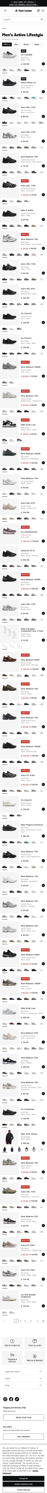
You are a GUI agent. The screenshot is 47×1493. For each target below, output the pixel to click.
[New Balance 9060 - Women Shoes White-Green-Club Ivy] (12, 675)
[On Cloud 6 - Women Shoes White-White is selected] (4, 815)
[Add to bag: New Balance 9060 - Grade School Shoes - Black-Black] (43, 963)
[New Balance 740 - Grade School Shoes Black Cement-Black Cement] (19, 733)
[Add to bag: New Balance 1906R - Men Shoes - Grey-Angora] (43, 992)
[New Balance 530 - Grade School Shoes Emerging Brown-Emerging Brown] (34, 1048)
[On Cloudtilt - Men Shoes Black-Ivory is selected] (4, 70)
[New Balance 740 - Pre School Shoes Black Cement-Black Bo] (12, 494)
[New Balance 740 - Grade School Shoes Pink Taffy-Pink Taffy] (19, 172)
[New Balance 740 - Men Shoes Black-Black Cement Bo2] (12, 704)
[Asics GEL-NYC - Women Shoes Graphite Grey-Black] (19, 518)
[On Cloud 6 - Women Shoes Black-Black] (12, 815)
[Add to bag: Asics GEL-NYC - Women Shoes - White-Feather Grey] (43, 512)
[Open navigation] (5, 10)
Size (15, 44)
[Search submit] (42, 19)
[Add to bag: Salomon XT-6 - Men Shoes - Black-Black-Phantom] (43, 559)
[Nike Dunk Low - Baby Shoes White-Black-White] (19, 440)
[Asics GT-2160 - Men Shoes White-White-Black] (12, 791)
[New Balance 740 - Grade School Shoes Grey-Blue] (34, 172)
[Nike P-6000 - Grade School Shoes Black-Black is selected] (4, 226)
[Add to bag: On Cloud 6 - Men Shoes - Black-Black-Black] (43, 347)
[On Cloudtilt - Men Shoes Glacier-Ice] (34, 70)
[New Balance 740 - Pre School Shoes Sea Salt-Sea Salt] (34, 494)
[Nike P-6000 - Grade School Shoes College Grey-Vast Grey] (19, 226)
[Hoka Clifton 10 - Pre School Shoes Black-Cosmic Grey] (26, 98)
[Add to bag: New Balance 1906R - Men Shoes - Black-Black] (43, 588)
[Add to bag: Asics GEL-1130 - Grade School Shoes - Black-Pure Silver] (43, 194)
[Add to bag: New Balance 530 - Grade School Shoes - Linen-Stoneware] (43, 1042)
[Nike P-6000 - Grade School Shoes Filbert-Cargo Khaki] (34, 226)
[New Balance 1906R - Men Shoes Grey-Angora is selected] (4, 999)
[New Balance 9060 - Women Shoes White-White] (34, 675)
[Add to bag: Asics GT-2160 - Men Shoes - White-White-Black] (43, 1279)
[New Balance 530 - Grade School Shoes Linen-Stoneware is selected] (4, 1048)
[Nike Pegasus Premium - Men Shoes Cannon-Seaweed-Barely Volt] (26, 842)
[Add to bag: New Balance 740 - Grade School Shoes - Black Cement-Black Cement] (43, 165)
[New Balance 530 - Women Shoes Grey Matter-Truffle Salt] (34, 941)
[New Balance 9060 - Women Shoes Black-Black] (26, 675)
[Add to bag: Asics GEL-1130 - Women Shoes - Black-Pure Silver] (43, 116)
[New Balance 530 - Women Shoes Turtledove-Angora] (19, 941)
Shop (7, 1385)
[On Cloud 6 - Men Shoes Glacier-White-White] (34, 354)
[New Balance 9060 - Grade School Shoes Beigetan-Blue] (19, 970)
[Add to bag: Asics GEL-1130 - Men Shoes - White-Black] (43, 613)
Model (36, 44)
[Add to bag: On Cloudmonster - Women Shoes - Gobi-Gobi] (43, 541)
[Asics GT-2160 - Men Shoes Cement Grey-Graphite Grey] (34, 791)
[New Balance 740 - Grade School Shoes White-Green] (12, 172)
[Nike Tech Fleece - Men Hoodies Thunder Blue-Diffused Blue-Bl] (19, 1149)
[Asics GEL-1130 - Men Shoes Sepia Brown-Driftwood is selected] (4, 1207)
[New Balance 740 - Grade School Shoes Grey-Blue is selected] (4, 733)
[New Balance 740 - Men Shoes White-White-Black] (34, 704)
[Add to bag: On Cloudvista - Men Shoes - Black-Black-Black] (43, 1118)
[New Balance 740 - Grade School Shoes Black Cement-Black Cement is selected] (4, 172)
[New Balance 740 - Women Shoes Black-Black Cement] (26, 411)
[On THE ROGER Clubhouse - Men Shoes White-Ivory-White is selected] (4, 1312)
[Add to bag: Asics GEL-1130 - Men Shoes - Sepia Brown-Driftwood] (43, 1200)
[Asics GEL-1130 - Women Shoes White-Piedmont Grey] (26, 123)
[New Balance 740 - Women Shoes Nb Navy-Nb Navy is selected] (4, 916)
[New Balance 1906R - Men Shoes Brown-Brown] (26, 469)
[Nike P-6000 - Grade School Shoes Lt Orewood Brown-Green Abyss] (12, 226)
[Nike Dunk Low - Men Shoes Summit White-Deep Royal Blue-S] (34, 1024)
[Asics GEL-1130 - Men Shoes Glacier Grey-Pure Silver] (34, 147)
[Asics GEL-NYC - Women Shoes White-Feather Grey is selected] (4, 518)
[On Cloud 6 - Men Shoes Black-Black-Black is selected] (4, 354)
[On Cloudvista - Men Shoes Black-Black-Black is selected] (4, 1125)
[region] (23, 3)
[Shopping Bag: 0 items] (43, 10)
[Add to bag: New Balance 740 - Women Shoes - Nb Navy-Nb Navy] (43, 910)
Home (4, 28)
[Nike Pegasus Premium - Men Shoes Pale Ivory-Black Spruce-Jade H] (34, 842)
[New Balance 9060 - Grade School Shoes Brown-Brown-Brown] (26, 970)
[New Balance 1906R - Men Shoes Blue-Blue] (12, 469)
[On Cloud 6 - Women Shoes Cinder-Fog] (19, 329)
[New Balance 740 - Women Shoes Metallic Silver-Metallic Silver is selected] (4, 411)
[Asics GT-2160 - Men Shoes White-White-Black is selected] (4, 1285)
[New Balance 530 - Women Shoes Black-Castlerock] (26, 941)
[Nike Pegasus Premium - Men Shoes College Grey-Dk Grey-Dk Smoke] (19, 842)
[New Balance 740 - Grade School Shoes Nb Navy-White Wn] (26, 172)
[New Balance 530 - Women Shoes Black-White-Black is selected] (4, 1232)
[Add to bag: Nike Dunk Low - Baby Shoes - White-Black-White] (43, 433)
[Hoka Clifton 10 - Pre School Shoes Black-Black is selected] (4, 98)
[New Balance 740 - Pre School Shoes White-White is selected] (4, 494)
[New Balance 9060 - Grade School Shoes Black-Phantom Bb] (34, 970)
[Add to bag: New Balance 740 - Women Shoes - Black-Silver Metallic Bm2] (43, 860)
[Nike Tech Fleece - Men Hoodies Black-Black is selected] (4, 1149)
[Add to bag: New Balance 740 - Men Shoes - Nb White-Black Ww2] (43, 885)
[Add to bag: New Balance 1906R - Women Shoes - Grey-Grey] (43, 376)
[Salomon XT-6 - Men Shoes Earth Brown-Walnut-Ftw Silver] (34, 566)
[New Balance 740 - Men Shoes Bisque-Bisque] (34, 892)
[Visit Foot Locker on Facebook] (11, 1399)
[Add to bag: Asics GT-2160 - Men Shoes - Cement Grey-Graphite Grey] (43, 1254)
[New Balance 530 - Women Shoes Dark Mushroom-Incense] (12, 941)
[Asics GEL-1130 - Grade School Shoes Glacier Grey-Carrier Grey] (19, 201)
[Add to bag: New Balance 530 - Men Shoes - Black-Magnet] (43, 1066)
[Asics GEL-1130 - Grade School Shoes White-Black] (26, 201)
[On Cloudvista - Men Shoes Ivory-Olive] (34, 1125)
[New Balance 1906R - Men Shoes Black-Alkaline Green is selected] (4, 762)
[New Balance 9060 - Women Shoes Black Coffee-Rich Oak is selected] (4, 675)
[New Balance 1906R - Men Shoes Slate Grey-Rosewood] (34, 469)
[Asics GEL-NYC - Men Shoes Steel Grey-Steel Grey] (12, 304)
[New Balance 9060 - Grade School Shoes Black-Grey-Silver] (12, 970)
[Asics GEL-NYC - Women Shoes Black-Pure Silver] (26, 518)
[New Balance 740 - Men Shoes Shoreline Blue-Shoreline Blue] (26, 704)
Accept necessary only (23, 1484)
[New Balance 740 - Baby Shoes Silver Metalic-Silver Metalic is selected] (4, 255)
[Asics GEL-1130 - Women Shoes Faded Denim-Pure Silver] (34, 123)
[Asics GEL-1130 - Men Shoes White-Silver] (12, 279)
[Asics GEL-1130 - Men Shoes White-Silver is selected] (4, 147)
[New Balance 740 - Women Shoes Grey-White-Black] (12, 411)
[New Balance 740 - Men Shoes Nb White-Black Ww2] (19, 704)
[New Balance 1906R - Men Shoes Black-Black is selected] (4, 595)
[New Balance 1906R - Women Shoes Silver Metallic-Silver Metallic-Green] (12, 382)
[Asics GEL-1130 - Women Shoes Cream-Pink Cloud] (19, 123)
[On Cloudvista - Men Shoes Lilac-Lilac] (19, 1125)
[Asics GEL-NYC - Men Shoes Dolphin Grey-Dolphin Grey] (19, 304)
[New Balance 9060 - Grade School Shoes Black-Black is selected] (4, 970)
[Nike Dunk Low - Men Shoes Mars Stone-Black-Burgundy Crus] (12, 1024)
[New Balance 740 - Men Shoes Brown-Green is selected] (4, 704)
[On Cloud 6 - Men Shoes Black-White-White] (26, 354)
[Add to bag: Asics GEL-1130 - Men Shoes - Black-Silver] (43, 273)
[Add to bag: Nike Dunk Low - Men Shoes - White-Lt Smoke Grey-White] (43, 1017)
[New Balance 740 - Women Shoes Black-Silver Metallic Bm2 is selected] (4, 867)
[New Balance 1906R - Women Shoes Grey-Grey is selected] (4, 382)
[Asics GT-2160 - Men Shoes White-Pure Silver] (26, 791)
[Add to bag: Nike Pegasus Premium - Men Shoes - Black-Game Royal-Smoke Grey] (43, 836)
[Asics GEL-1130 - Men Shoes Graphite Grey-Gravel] (19, 147)
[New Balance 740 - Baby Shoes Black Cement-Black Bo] (12, 255)
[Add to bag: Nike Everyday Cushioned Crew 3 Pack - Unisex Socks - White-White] (43, 640)
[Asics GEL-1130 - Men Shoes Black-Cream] (12, 147)
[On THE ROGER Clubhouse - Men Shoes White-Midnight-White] (12, 1312)
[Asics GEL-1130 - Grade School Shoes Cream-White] (12, 201)
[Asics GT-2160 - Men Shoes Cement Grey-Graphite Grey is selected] (4, 1261)
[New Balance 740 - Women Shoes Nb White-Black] (34, 411)
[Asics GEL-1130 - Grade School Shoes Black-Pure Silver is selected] (4, 201)
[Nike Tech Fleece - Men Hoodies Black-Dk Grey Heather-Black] (26, 1149)
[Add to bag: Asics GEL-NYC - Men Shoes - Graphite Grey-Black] (43, 297)
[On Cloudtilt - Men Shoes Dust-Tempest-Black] (26, 70)
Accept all (23, 1478)
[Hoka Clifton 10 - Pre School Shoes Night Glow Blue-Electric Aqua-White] (34, 98)
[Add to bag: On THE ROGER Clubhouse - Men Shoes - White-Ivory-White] (43, 1305)
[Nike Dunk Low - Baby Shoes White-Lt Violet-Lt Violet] (12, 440)
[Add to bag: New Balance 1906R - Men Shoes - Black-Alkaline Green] (43, 755)
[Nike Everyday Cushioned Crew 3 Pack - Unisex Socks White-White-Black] (19, 646)
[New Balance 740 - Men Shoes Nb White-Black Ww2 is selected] (4, 892)
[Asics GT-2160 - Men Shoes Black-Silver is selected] (4, 791)
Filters (6, 44)
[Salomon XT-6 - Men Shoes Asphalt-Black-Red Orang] (12, 566)
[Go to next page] (37, 1321)
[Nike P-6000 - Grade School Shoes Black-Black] (26, 226)
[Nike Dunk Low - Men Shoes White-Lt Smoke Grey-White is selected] (4, 1024)
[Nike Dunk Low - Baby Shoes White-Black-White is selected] (4, 440)
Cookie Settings (23, 1490)
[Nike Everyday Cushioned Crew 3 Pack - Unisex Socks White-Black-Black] (12, 646)
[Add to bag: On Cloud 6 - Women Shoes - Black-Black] (43, 322)
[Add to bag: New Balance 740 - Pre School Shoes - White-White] (43, 487)
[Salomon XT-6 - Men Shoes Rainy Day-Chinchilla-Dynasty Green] (19, 566)
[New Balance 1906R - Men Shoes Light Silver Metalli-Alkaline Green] (34, 595)
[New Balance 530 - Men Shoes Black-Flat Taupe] (19, 1073)
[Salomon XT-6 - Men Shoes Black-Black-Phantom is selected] (4, 566)
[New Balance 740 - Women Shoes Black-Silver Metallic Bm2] (19, 411)
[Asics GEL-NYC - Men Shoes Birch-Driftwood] (34, 304)
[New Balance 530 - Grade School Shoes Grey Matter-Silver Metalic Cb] (41, 1048)
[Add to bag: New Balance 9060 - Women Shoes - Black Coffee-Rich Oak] (43, 669)
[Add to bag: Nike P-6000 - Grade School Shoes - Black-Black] (43, 219)
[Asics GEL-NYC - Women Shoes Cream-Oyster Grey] (12, 518)
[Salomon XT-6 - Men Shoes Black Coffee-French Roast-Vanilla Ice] (26, 566)
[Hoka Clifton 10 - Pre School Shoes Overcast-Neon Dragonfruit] (41, 98)
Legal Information (12, 1371)
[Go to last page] (43, 1321)
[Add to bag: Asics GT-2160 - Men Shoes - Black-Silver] (43, 784)
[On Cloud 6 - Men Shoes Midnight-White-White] (19, 354)
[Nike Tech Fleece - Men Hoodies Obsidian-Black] (12, 1149)
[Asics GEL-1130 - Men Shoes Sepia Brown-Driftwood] (26, 147)
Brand (26, 44)
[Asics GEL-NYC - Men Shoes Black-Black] (26, 304)
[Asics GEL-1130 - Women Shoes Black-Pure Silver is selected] (4, 123)
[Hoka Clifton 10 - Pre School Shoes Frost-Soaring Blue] (19, 98)
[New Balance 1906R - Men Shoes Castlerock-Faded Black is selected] (4, 469)
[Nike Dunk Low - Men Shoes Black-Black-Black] (19, 1024)
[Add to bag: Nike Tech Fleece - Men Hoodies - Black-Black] (43, 1143)
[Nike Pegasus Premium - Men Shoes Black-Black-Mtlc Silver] (12, 842)
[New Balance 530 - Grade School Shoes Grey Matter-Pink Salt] (19, 1048)
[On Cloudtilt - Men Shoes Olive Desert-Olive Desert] (19, 70)
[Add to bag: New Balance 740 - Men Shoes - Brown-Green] (43, 697)
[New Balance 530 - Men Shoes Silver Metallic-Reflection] (26, 1073)
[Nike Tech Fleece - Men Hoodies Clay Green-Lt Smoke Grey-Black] (34, 1149)
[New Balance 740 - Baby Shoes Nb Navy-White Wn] (19, 255)
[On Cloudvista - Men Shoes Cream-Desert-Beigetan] (12, 1125)
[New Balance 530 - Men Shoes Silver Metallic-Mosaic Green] (34, 1073)
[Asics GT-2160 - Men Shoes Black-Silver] (19, 1261)
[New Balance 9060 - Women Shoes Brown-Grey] (19, 675)
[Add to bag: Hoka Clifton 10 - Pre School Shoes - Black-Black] (43, 91)
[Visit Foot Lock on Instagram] (5, 1399)
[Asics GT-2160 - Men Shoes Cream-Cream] (19, 791)
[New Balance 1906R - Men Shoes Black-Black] (19, 469)
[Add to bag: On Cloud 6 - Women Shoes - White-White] (43, 809)
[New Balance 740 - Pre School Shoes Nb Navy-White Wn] (26, 494)
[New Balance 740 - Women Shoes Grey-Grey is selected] (4, 1178)
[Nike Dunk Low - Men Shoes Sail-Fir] (26, 1024)
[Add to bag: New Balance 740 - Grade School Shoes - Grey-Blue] (43, 726)
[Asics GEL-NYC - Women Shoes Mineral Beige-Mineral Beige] (34, 518)
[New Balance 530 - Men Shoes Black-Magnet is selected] (4, 1073)
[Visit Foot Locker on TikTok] (17, 1399)
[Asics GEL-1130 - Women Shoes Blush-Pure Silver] (12, 123)
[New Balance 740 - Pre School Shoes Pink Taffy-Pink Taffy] (19, 494)
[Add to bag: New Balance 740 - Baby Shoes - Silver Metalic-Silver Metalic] (43, 248)
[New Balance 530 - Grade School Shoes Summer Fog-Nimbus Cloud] (12, 1048)
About (7, 1378)
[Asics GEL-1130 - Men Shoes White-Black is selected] (4, 620)
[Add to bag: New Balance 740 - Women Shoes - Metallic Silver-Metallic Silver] (43, 405)
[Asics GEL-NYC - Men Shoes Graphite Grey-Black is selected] (4, 304)
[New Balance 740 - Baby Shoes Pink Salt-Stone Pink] (34, 255)
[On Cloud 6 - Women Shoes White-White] (12, 329)
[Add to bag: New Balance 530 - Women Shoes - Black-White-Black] (43, 1225)
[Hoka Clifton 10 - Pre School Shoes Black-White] (12, 98)
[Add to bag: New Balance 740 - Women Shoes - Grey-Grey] (43, 1171)
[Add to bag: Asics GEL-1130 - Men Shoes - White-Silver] (43, 141)
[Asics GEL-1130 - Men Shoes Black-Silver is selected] (4, 279)
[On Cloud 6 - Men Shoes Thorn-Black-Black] (12, 354)
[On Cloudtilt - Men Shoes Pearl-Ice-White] (12, 70)
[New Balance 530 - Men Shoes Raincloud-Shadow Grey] (12, 1073)
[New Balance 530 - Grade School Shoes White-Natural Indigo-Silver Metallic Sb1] (26, 1048)
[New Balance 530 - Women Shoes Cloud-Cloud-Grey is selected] (4, 941)
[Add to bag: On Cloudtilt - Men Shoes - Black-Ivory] (43, 63)
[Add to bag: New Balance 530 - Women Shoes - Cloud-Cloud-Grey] (43, 934)
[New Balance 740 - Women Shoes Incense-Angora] (34, 867)
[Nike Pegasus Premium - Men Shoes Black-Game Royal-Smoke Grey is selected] (4, 842)
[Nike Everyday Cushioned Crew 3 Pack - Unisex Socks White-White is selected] (4, 646)
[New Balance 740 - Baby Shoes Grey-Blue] (26, 255)
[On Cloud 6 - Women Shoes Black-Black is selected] (4, 329)
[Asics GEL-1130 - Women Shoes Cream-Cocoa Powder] (41, 123)
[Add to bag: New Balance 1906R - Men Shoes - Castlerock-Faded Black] (43, 462)
